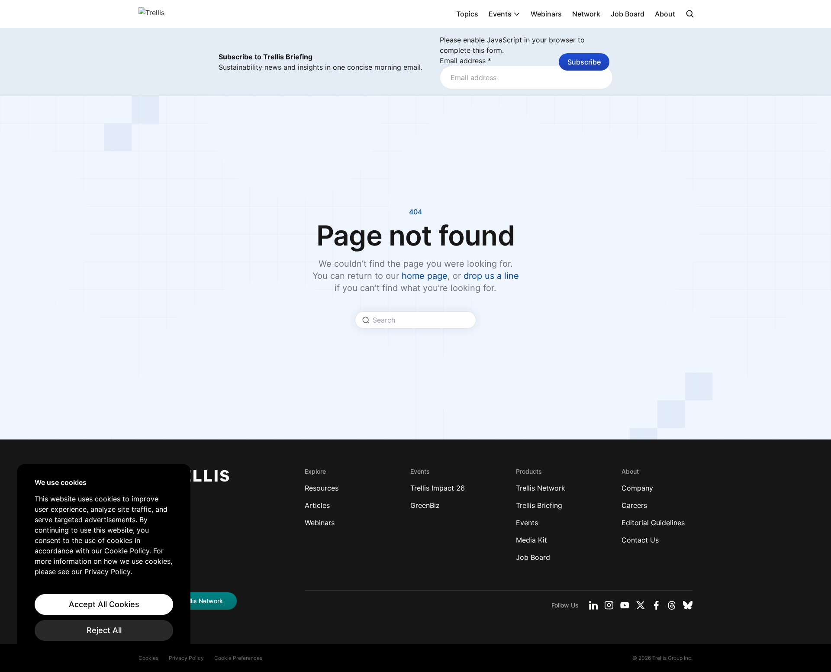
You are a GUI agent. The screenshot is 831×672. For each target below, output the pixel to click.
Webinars (546, 14)
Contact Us (640, 540)
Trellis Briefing (539, 505)
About (665, 14)
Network (586, 14)
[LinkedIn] (593, 605)
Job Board (627, 14)
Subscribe (584, 62)
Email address (465, 60)
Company (637, 488)
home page (425, 276)
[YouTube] (624, 605)
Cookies (148, 658)
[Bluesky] (687, 605)
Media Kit (531, 540)
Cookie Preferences (238, 658)
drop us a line (491, 276)
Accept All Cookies (104, 604)
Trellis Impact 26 (437, 488)
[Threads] (671, 605)
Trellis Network (540, 488)
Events (500, 14)
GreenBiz (425, 505)
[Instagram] (609, 605)
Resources (321, 488)
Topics (467, 14)
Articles (317, 505)
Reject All (104, 630)
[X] (640, 605)
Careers (634, 505)
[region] (103, 559)
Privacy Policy (186, 658)
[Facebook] (656, 605)
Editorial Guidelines (653, 522)
